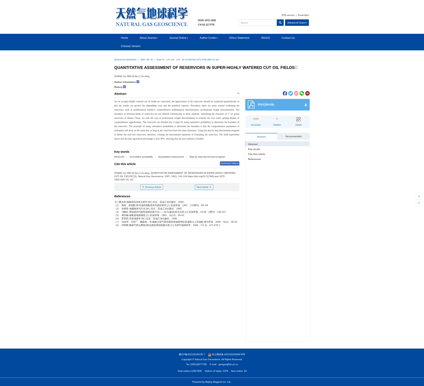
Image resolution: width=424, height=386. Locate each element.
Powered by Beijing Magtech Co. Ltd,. (212, 382)
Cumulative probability (141, 156)
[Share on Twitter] (290, 93)
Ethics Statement (239, 37)
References (254, 159)
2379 (225, 371)
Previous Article (152, 187)
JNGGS (265, 37)
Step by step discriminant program (207, 156)
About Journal (148, 37)
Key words (254, 149)
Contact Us (288, 37)
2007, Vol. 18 (146, 59)
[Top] (419, 196)
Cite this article (256, 154)
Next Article (203, 187)
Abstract (253, 144)
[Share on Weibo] (295, 93)
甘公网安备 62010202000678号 (228, 354)
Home (124, 37)
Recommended (294, 136)
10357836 (196, 371)
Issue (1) (160, 59)
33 (245, 371)
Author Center (208, 37)
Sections (261, 136)
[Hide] (419, 203)
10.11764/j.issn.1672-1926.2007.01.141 (200, 59)
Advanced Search (297, 22)
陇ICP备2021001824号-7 (192, 354)
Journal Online (177, 37)
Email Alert (303, 15)
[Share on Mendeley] (307, 93)
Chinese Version (130, 46)
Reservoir (119, 156)
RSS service (288, 15)
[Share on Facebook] (284, 93)
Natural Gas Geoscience (125, 59)
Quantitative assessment (171, 156)
